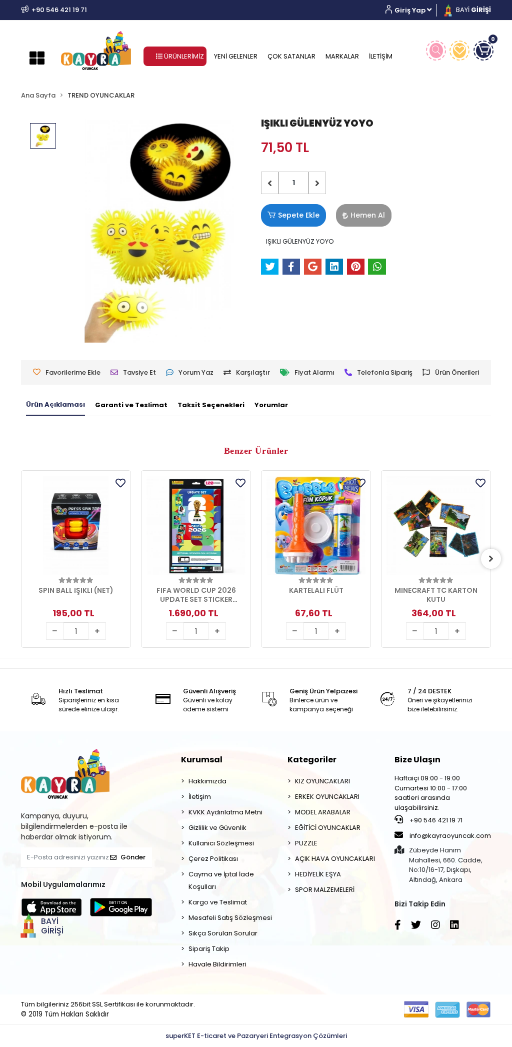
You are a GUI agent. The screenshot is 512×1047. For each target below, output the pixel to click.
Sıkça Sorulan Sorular (223, 933)
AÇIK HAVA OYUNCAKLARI (335, 858)
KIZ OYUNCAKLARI (322, 781)
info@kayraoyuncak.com (449, 835)
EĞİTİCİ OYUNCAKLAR (327, 827)
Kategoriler (312, 759)
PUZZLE (306, 843)
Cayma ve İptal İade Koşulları (221, 880)
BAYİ (472, 10)
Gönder (133, 857)
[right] (491, 559)
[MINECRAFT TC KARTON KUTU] (436, 525)
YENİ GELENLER (236, 56)
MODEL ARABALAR (322, 812)
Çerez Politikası (213, 858)
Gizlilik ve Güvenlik (217, 827)
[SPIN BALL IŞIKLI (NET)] (76, 525)
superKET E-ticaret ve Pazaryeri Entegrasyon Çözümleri (256, 1035)
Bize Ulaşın (417, 759)
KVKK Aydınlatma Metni (225, 812)
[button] (412, 10)
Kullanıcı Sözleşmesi (221, 843)
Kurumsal (201, 759)
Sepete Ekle (299, 215)
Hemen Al (367, 215)
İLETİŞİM (380, 56)
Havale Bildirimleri (217, 964)
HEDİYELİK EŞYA (318, 874)
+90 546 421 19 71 (435, 820)
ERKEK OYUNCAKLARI (327, 796)
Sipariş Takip (209, 948)
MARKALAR (342, 56)
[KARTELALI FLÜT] (316, 525)
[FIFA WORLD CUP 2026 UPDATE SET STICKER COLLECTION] (196, 525)
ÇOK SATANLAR (292, 56)
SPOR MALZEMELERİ (324, 889)
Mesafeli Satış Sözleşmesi (230, 917)
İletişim (199, 796)
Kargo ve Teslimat (217, 902)
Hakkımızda (207, 781)
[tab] (55, 405)
